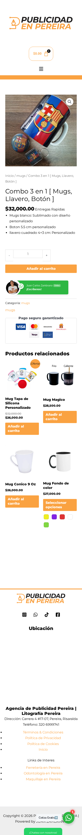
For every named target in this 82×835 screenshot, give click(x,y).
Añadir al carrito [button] (16, 428)
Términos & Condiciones (43, 732)
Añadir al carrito (41, 269)
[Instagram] (24, 614)
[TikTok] (46, 614)
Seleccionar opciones (56, 505)
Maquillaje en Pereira (43, 779)
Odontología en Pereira (43, 773)
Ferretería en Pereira (43, 768)
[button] (41, 69)
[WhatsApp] (35, 614)
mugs (20, 176)
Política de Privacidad (43, 738)
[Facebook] (58, 614)
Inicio (9, 176)
